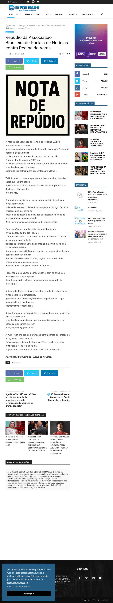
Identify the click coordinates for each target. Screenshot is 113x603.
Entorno (59, 14)
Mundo (72, 14)
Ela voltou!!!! (92, 208)
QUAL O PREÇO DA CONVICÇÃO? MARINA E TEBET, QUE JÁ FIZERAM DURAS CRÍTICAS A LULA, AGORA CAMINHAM (98, 173)
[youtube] (37, 2)
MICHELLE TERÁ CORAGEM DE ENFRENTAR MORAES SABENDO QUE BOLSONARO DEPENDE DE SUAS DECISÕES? (98, 132)
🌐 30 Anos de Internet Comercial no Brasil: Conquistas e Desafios (58, 397)
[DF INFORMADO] (24, 8)
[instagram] (33, 2)
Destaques (9, 32)
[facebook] (23, 2)
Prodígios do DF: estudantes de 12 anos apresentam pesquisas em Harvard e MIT (97, 157)
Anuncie (96, 600)
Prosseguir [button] (29, 594)
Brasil (27, 14)
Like (105, 74)
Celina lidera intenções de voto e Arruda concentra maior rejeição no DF (98, 116)
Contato (104, 600)
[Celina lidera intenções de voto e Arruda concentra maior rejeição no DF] (15, 427)
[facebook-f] (79, 578)
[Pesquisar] (102, 14)
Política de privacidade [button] (18, 586)
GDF (38, 14)
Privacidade (86, 600)
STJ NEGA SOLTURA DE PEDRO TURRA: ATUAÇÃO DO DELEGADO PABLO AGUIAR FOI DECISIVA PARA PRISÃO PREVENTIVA (59, 445)
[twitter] (28, 2)
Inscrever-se (102, 95)
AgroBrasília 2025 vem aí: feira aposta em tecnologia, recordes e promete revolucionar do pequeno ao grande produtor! (21, 400)
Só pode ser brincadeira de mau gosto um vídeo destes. (96, 220)
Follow (104, 81)
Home (11, 14)
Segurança (86, 14)
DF (17, 14)
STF (47, 14)
